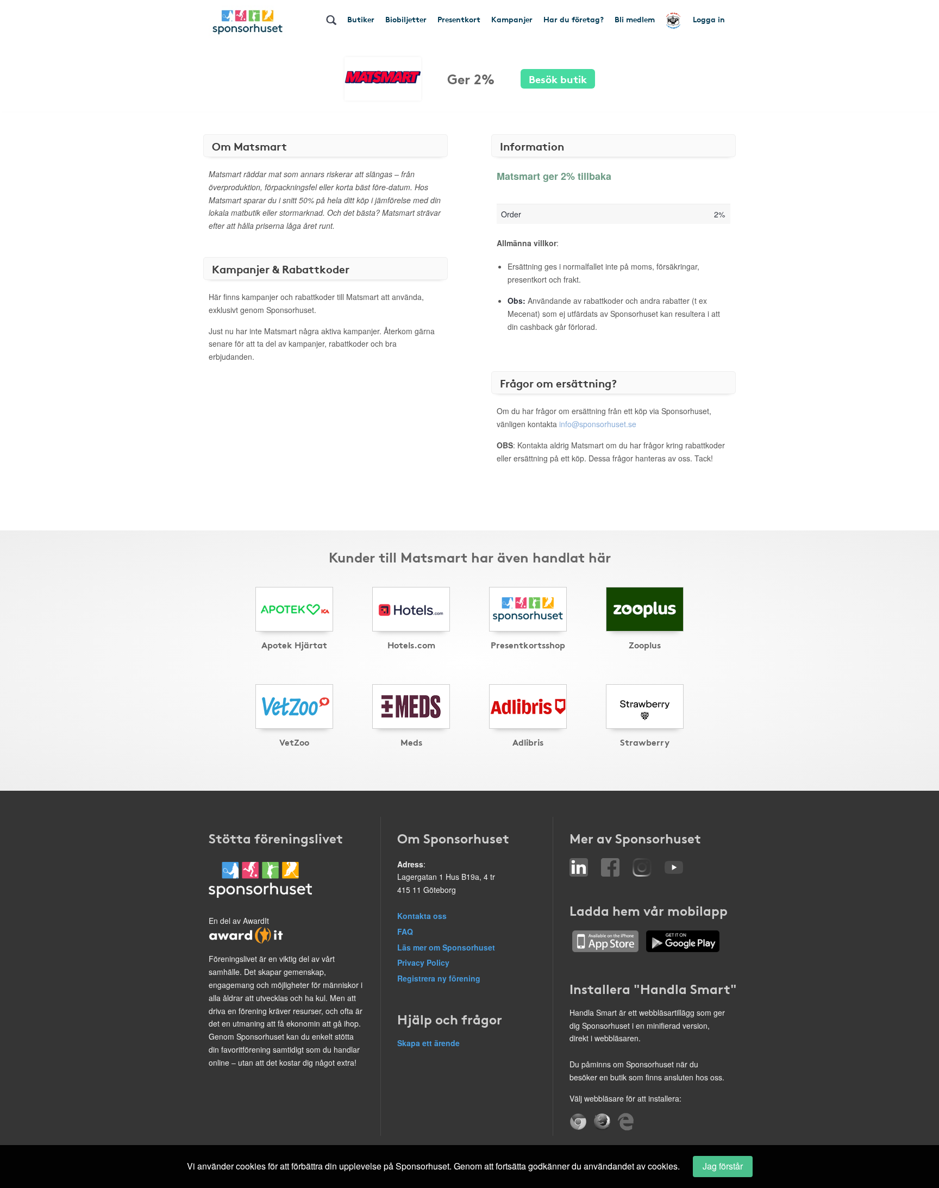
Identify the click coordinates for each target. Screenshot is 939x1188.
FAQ (405, 931)
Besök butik (558, 78)
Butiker (360, 19)
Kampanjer (512, 19)
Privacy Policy (423, 962)
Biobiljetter (406, 19)
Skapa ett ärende (428, 1042)
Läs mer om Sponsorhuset (446, 947)
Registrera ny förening (438, 978)
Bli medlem (635, 19)
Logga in (709, 19)
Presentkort (458, 19)
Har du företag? (573, 19)
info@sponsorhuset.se (597, 423)
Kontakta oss (422, 915)
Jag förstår (723, 1166)
